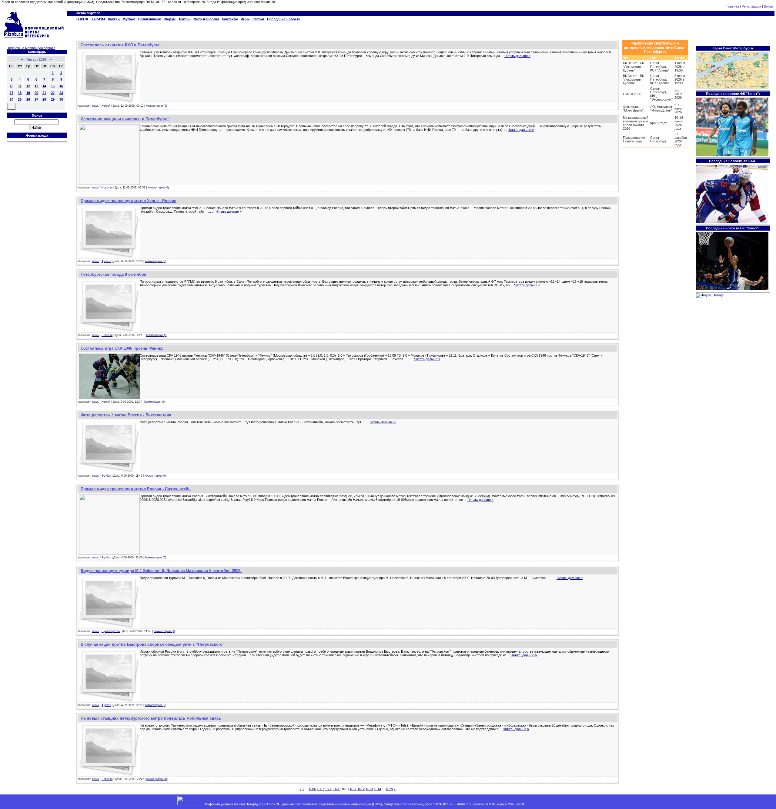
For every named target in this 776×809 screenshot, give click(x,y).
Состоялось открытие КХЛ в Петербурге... (122, 45)
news (95, 105)
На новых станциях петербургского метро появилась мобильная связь (151, 718)
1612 (361, 789)
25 (20, 99)
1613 (369, 789)
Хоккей (106, 105)
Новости (107, 187)
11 (20, 86)
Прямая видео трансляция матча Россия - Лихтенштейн (136, 489)
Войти (768, 6)
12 (28, 86)
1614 (377, 789)
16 (61, 86)
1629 (389, 789)
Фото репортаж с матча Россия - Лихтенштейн (126, 415)
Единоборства (111, 631)
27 (36, 99)
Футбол (106, 261)
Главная (733, 6)
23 (61, 93)
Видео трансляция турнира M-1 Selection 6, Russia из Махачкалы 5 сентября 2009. (161, 570)
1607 (320, 789)
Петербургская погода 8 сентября (113, 274)
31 (11, 106)
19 (28, 93)
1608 (328, 789)
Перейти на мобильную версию (31, 48)
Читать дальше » (517, 56)
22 (53, 93)
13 (36, 86)
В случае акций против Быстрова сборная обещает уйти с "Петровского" (152, 644)
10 (11, 86)
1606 (312, 789)
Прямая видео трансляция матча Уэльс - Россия (128, 200)
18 (20, 93)
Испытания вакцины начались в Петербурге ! (125, 119)
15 (53, 86)
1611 (353, 789)
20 (36, 93)
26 (28, 99)
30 (61, 99)
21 (44, 93)
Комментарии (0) (156, 105)
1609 (336, 789)
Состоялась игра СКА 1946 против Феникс (122, 348)
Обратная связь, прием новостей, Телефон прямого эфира (570, 804)
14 (44, 86)
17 (11, 93)
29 (53, 99)
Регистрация (751, 6)
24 (11, 99)
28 (44, 99)
